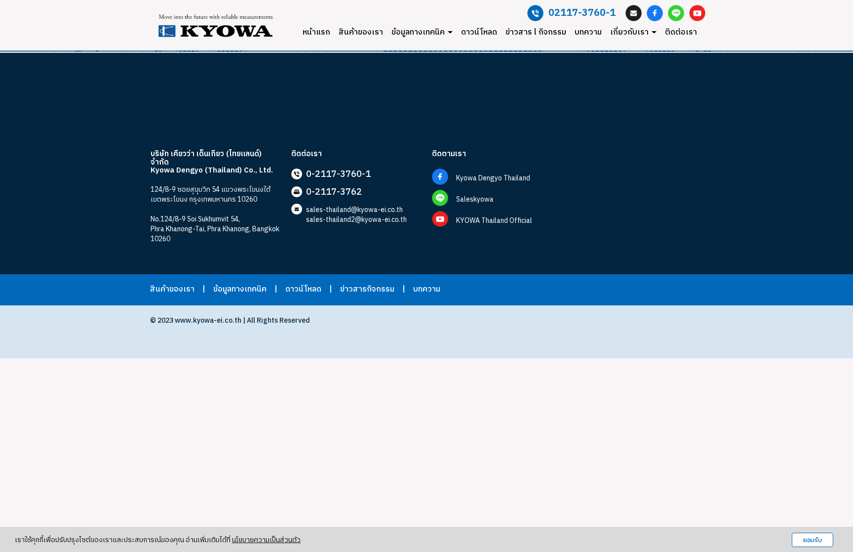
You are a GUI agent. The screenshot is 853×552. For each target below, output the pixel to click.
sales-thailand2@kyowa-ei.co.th (356, 219)
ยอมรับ (812, 540)
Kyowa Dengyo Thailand (493, 178)
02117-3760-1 (582, 13)
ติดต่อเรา (681, 32)
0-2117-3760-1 (338, 174)
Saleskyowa (475, 199)
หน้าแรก (316, 32)
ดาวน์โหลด (479, 32)
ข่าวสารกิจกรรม (367, 289)
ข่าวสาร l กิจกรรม (535, 32)
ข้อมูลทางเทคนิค (419, 32)
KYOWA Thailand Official (494, 220)
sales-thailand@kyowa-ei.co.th (354, 209)
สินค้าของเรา (361, 32)
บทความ (588, 32)
